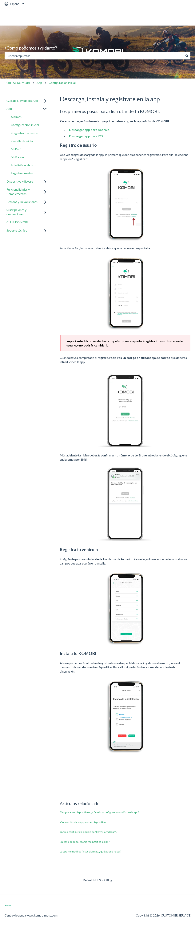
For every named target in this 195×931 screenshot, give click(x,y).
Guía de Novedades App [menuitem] (22, 100)
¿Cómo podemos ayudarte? (31, 48)
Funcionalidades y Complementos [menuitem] (18, 191)
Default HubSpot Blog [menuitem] (97, 880)
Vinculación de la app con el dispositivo (83, 822)
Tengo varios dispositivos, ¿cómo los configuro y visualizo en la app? (99, 812)
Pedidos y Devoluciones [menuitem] (22, 202)
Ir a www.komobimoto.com (169, 16)
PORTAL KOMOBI (17, 82)
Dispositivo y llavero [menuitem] (19, 181)
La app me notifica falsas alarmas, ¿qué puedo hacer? (90, 851)
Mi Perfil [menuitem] (16, 149)
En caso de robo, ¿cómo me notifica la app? (85, 841)
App (39, 82)
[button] (45, 101)
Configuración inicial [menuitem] (25, 125)
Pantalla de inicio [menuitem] (22, 141)
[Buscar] (186, 55)
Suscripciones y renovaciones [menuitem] (16, 212)
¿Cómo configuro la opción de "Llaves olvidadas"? (88, 831)
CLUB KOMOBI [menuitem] (17, 222)
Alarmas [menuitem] (16, 117)
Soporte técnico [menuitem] (16, 230)
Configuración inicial (62, 82)
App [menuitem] (9, 108)
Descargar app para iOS (86, 136)
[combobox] (94, 55)
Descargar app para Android (89, 130)
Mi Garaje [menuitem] (17, 157)
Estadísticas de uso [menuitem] (23, 165)
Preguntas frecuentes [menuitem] (24, 133)
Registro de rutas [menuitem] (22, 173)
